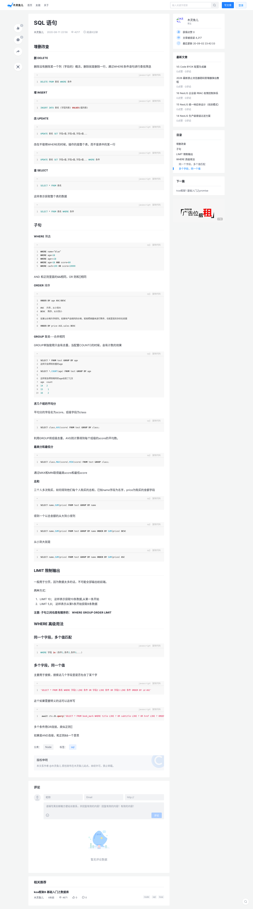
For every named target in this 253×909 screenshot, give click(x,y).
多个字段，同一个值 (190, 168)
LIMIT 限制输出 (184, 154)
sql (72, 747)
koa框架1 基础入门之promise (192, 190)
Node (48, 747)
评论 (156, 815)
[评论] (18, 40)
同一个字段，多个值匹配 (192, 164)
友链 (38, 5)
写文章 (227, 5)
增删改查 (181, 143)
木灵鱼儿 (39, 32)
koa (161, 897)
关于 (46, 5)
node (146, 897)
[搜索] (246, 902)
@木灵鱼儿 (55, 765)
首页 (29, 5)
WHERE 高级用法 (185, 159)
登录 (241, 5)
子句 (178, 148)
